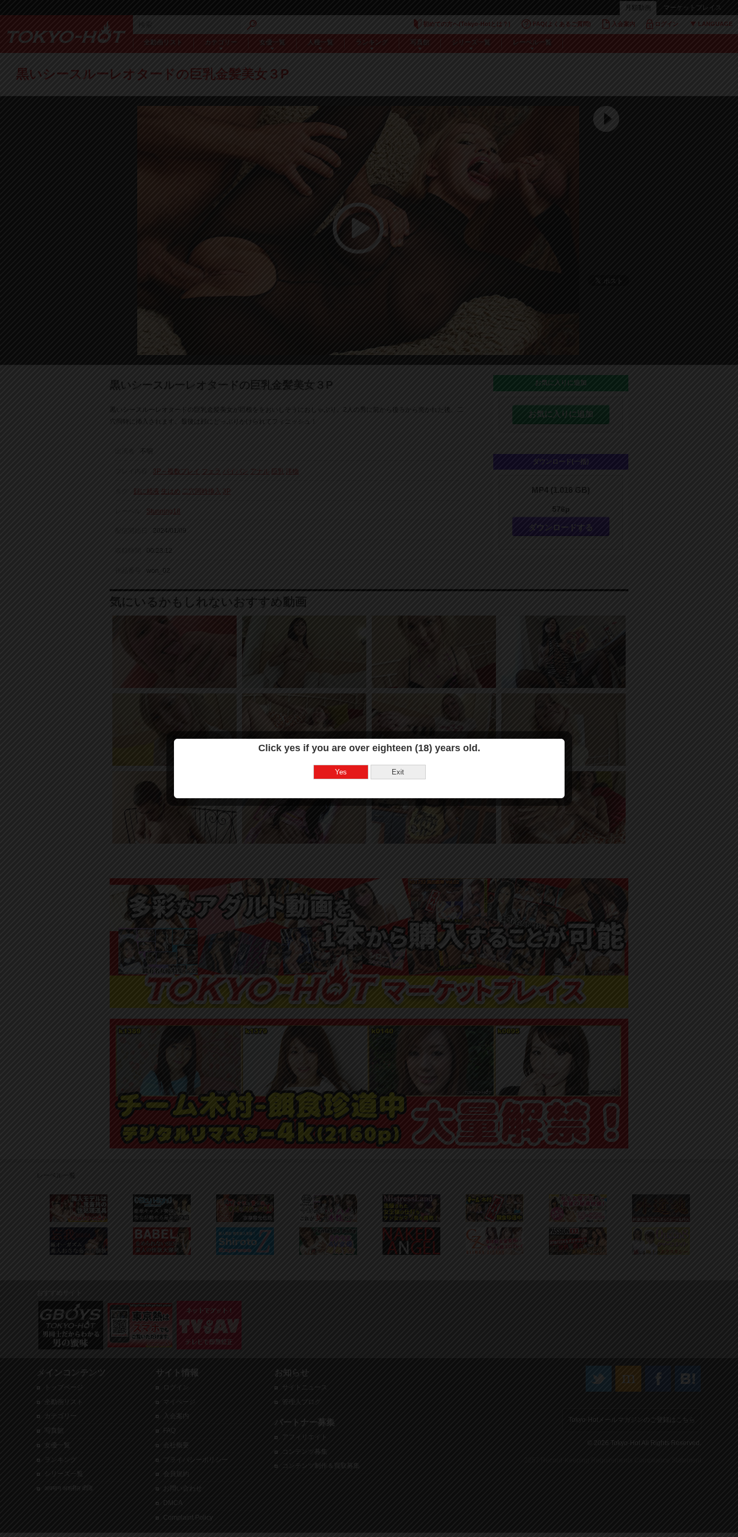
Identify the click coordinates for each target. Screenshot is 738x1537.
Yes (341, 772)
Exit (398, 772)
